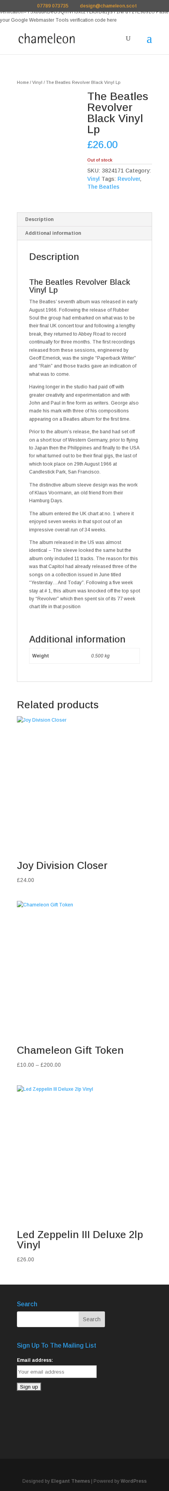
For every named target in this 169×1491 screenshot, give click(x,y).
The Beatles (103, 187)
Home (23, 82)
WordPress (134, 1481)
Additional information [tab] (53, 233)
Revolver (129, 179)
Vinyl (37, 82)
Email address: (35, 1360)
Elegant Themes (70, 1481)
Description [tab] (39, 219)
